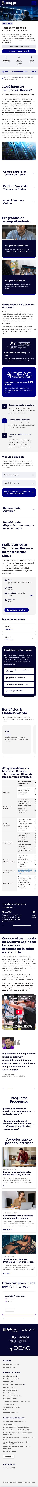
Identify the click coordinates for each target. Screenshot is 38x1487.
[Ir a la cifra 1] (10, 925)
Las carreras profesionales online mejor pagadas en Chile (17, 1174)
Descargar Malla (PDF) (18, 610)
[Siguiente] (34, 757)
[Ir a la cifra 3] (22, 925)
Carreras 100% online (15, 77)
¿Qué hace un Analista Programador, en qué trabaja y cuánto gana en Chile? (18, 1262)
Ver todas (8, 1457)
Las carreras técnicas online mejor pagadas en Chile (18, 1216)
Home (6, 77)
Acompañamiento (19, 72)
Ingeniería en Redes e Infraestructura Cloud (25, 871)
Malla (33, 72)
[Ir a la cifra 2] (16, 925)
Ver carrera (10, 1310)
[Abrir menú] (34, 3)
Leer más (6, 1186)
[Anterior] (3, 757)
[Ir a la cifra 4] (28, 925)
